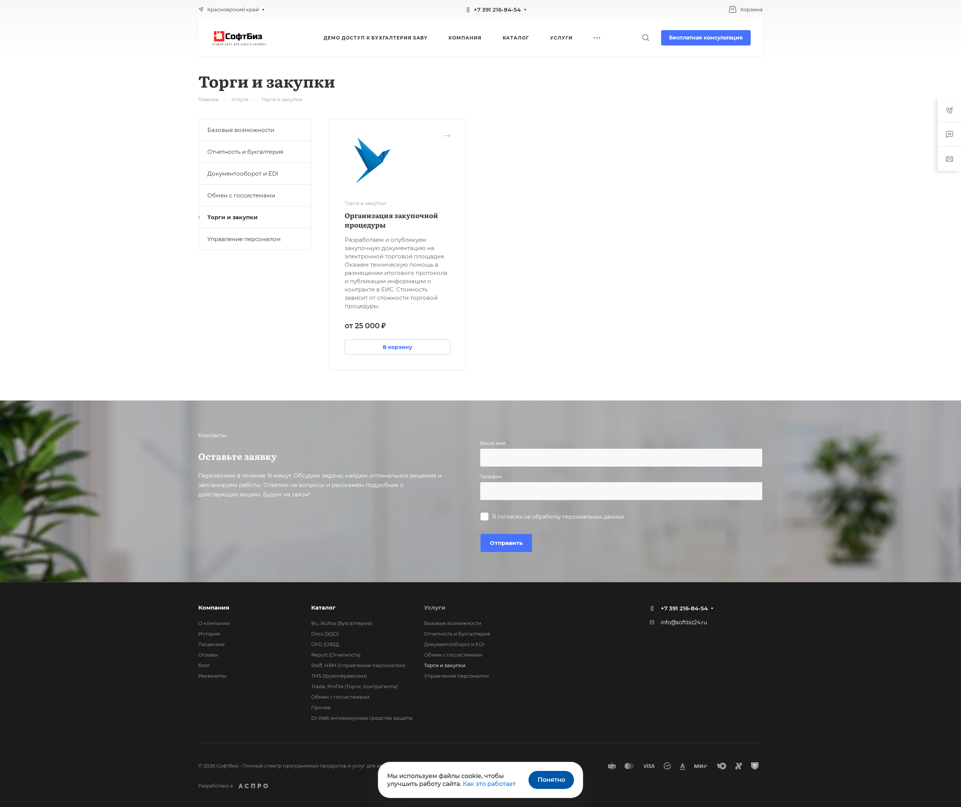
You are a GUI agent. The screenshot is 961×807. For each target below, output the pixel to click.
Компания (213, 607)
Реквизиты (212, 676)
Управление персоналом (244, 239)
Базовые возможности (240, 129)
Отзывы (208, 655)
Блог (204, 665)
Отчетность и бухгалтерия (245, 151)
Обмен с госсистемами (241, 195)
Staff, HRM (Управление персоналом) (358, 665)
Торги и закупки (232, 217)
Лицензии (211, 644)
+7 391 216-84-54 (497, 9)
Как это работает (489, 783)
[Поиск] (645, 37)
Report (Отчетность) (335, 655)
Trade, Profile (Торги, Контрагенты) (354, 686)
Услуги (435, 607)
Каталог (323, 607)
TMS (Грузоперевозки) (339, 676)
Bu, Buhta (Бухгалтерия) (341, 623)
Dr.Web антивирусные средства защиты (362, 718)
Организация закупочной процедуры (391, 220)
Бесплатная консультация (706, 37)
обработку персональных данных (578, 516)
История (209, 634)
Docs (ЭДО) (325, 634)
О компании (214, 623)
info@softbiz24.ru (684, 622)
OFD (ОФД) (325, 644)
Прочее (321, 707)
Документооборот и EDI (242, 173)
